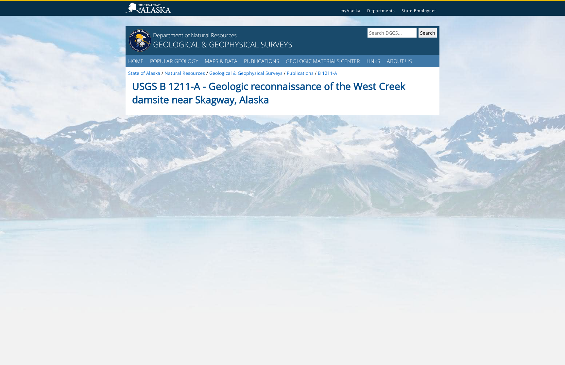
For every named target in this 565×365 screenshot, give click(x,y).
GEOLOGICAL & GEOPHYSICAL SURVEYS (222, 44)
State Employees (419, 10)
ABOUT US (399, 61)
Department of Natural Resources (195, 35)
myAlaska (350, 10)
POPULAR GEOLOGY (174, 61)
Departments (381, 10)
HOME (136, 61)
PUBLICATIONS (261, 61)
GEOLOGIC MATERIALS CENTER (323, 61)
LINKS (373, 61)
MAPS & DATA (221, 61)
